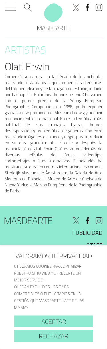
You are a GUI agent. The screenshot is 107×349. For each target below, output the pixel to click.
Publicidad (87, 232)
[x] (76, 7)
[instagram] (99, 7)
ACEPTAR (53, 321)
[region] (53, 297)
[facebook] (87, 7)
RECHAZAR (53, 336)
